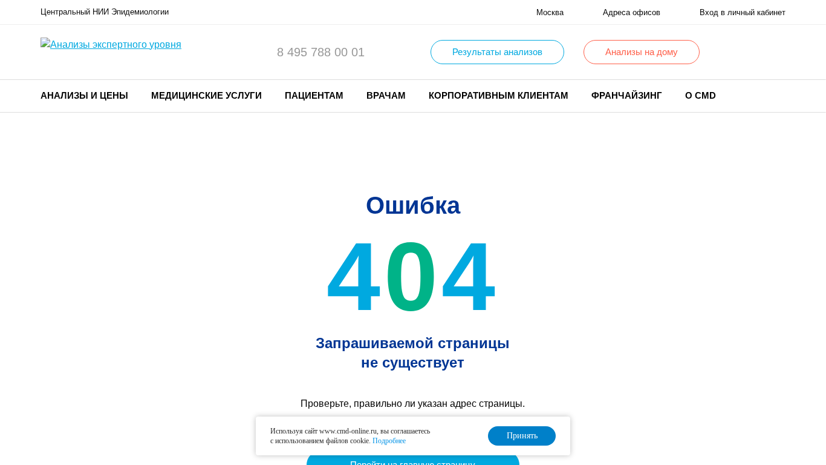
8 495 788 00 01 (321, 52)
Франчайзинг (626, 95)
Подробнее (389, 441)
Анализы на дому (641, 52)
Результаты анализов (497, 52)
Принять (522, 435)
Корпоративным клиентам (498, 95)
